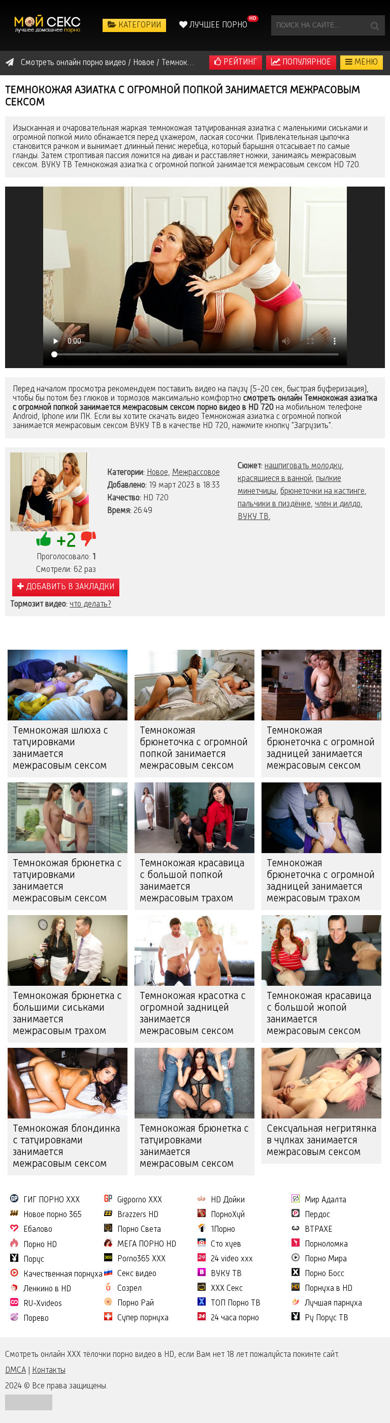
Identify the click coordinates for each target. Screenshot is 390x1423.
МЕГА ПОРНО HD (146, 1244)
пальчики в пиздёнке (274, 504)
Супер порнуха (143, 1318)
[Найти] (375, 25)
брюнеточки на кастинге (322, 492)
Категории (138, 25)
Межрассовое (196, 473)
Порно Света (139, 1230)
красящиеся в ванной (275, 479)
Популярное (305, 62)
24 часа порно (235, 1318)
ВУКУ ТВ (253, 517)
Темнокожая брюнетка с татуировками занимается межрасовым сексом (67, 881)
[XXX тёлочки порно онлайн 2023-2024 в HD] (48, 25)
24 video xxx (232, 1259)
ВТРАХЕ (319, 1230)
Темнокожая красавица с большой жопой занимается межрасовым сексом (319, 1014)
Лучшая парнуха (333, 1303)
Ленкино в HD (47, 1289)
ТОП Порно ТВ (236, 1303)
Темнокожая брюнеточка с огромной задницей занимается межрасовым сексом (321, 748)
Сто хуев (226, 1244)
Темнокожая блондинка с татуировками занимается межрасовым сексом (66, 1146)
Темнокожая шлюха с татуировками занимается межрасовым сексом (60, 748)
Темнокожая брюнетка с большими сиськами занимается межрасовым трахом (67, 1014)
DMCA (15, 1371)
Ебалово (37, 1230)
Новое (157, 473)
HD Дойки (228, 1200)
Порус (33, 1260)
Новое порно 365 (52, 1215)
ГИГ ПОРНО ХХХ (51, 1200)
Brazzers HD (137, 1215)
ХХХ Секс (227, 1289)
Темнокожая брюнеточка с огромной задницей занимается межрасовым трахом (321, 881)
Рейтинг (239, 62)
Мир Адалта (325, 1200)
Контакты (49, 1371)
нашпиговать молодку (303, 466)
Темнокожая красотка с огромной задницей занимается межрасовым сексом (193, 1014)
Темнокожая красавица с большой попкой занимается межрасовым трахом (192, 881)
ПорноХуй (228, 1215)
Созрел (129, 1289)
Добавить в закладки (69, 587)
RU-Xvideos (42, 1304)
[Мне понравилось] (43, 539)
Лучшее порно (217, 25)
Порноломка (326, 1244)
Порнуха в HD (328, 1289)
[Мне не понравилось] (88, 539)
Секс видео (136, 1274)
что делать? (90, 604)
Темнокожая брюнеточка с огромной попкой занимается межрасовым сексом (194, 748)
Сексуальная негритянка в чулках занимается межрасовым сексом (321, 1141)
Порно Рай (135, 1303)
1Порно (223, 1230)
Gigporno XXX (139, 1200)
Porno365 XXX (141, 1259)
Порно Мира (326, 1259)
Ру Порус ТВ (326, 1318)
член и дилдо (338, 504)
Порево (36, 1319)
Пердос (317, 1215)
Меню (365, 62)
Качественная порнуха (63, 1274)
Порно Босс (324, 1274)
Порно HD (40, 1245)
